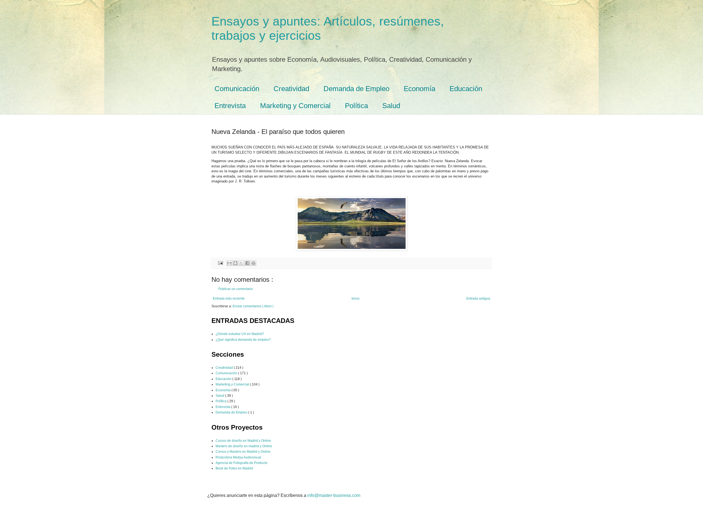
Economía (419, 89)
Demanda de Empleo (356, 89)
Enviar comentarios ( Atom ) (253, 306)
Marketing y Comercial (295, 106)
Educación (466, 89)
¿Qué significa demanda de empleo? (243, 340)
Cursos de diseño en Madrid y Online (243, 441)
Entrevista (230, 106)
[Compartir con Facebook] (247, 263)
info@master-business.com (333, 495)
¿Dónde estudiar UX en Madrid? (240, 334)
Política (356, 106)
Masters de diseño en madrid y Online (244, 446)
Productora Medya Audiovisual (238, 457)
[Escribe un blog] (235, 263)
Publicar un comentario (235, 289)
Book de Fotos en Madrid (234, 468)
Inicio (355, 298)
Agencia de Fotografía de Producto (241, 463)
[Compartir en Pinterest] (253, 263)
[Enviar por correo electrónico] (229, 263)
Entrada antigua (478, 298)
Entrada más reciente (229, 298)
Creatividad (291, 89)
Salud (391, 106)
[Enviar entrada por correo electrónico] (220, 262)
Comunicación (236, 89)
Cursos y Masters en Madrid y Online (243, 452)
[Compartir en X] (241, 263)
